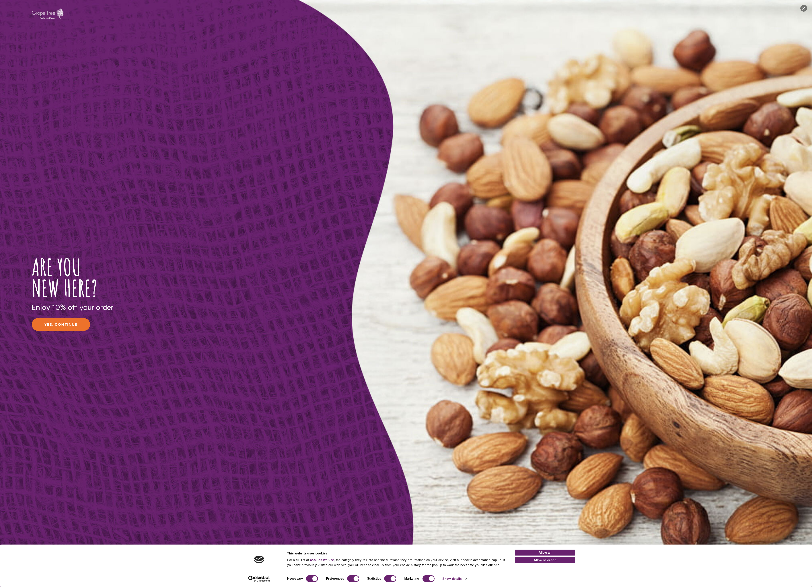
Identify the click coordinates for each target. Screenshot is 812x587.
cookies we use (322, 560)
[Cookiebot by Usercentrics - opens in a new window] (259, 579)
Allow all (545, 552)
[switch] (353, 578)
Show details (452, 578)
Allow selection (545, 560)
